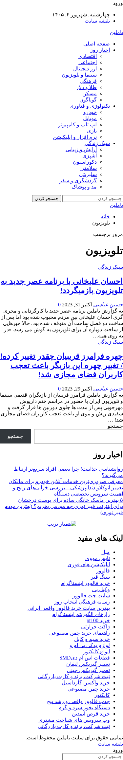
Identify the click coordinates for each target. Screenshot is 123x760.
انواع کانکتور (96, 651)
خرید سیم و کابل (92, 639)
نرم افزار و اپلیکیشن (75, 137)
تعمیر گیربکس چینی (88, 670)
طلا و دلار (86, 87)
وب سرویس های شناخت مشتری (74, 720)
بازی (92, 131)
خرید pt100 (98, 620)
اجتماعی (87, 62)
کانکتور (102, 695)
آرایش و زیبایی (81, 149)
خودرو (90, 112)
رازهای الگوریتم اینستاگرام (81, 614)
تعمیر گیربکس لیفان (88, 664)
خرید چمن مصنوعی (89, 689)
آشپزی (89, 155)
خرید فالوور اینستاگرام (85, 583)
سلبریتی (88, 174)
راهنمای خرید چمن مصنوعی (79, 633)
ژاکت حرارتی (95, 626)
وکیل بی (101, 589)
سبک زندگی (97, 143)
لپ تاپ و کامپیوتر (77, 124)
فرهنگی (88, 81)
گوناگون (88, 99)
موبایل (90, 118)
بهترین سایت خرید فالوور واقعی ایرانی (69, 608)
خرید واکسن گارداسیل (86, 682)
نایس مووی (97, 558)
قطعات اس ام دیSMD (84, 657)
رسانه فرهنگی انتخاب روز (82, 602)
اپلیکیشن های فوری (89, 564)
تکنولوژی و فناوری (90, 106)
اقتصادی (87, 56)
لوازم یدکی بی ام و (90, 645)
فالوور (103, 570)
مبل (105, 552)
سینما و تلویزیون (79, 75)
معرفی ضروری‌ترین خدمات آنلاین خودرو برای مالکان (66, 481)
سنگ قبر (100, 577)
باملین (116, 32)
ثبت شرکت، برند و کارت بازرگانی (74, 676)
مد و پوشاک (84, 187)
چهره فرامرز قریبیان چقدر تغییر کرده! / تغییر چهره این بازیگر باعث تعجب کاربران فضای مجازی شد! (61, 365)
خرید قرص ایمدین (91, 713)
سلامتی (88, 168)
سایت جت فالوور (91, 595)
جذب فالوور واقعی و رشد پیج (78, 701)
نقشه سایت (97, 21)
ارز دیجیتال (85, 68)
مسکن (89, 93)
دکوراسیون (85, 162)
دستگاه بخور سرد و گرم (84, 707)
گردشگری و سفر (78, 180)
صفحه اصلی (96, 43)
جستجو (115, 426)
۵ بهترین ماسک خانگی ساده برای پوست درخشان (70, 500)
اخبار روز (100, 50)
